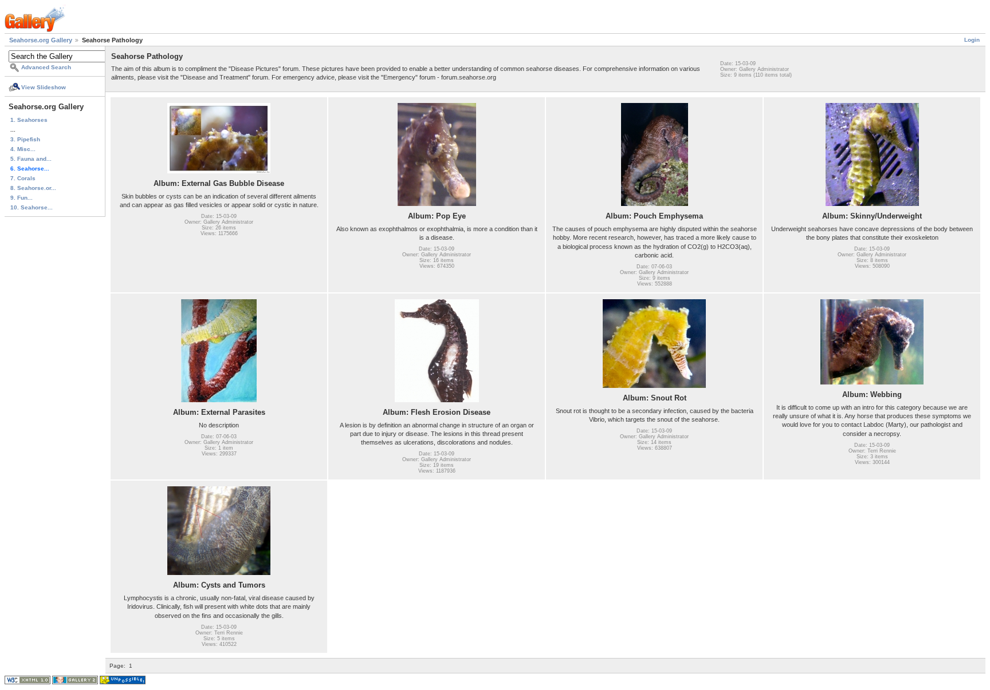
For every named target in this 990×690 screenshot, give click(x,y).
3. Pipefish (25, 139)
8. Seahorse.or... (33, 188)
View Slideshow (43, 87)
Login (972, 40)
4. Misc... (23, 149)
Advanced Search (46, 67)
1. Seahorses (29, 120)
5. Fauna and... (31, 159)
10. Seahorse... (31, 207)
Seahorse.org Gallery (40, 40)
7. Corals (23, 178)
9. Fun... (21, 198)
